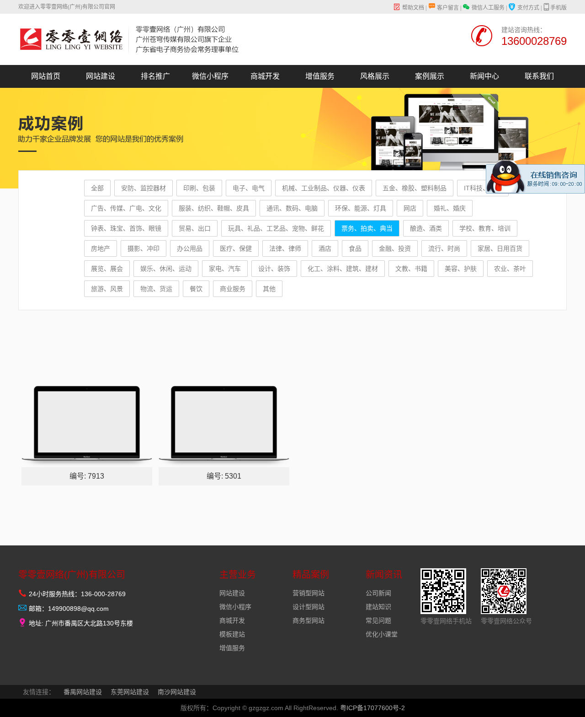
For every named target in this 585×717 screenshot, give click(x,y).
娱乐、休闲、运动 (165, 268)
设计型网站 (308, 606)
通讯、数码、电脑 (292, 208)
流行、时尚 (444, 248)
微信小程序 (210, 76)
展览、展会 (107, 268)
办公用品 (189, 248)
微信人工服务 (488, 8)
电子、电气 (249, 188)
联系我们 (539, 76)
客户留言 (448, 8)
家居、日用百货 (500, 248)
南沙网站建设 (177, 691)
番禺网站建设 (83, 691)
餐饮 (196, 288)
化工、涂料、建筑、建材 (343, 268)
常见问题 (378, 620)
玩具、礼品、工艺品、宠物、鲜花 (276, 228)
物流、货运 (156, 288)
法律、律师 (285, 248)
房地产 (100, 248)
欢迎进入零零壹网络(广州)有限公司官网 (66, 7)
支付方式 (528, 8)
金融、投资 (395, 248)
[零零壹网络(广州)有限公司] (131, 40)
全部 (97, 188)
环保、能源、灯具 (360, 208)
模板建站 (232, 634)
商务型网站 (308, 620)
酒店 (325, 248)
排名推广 (155, 76)
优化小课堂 (382, 634)
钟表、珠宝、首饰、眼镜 (126, 228)
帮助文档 (413, 8)
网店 (410, 208)
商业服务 (232, 288)
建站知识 (378, 606)
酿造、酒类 (426, 228)
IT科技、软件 (483, 188)
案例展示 (429, 76)
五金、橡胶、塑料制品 (415, 188)
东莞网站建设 (130, 691)
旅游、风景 (107, 288)
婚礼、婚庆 (450, 208)
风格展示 (374, 76)
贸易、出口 (195, 228)
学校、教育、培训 (485, 228)
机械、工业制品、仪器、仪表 (323, 188)
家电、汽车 (225, 268)
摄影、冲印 (144, 248)
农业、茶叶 (510, 268)
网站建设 (100, 76)
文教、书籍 (411, 268)
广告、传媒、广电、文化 (126, 208)
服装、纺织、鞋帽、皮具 (214, 208)
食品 (355, 248)
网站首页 (45, 76)
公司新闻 (378, 593)
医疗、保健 (236, 248)
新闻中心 (484, 76)
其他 (269, 288)
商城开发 (265, 76)
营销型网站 (308, 593)
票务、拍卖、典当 (367, 228)
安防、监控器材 (143, 188)
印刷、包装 (199, 188)
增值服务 (320, 76)
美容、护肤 (461, 268)
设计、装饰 (274, 268)
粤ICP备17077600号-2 (372, 708)
